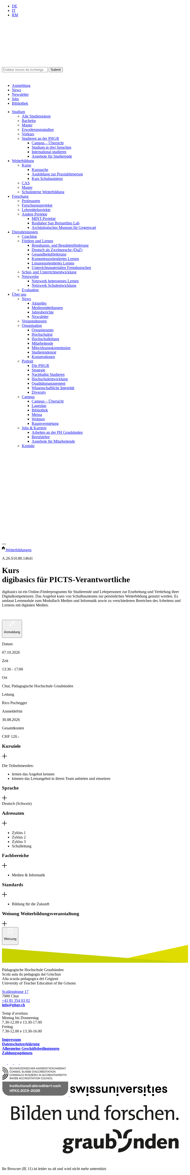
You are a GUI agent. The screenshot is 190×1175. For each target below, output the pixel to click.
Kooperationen (43, 357)
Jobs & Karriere (34, 428)
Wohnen (38, 419)
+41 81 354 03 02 (16, 1000)
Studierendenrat (44, 352)
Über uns (19, 294)
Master (27, 125)
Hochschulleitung (45, 339)
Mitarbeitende (42, 343)
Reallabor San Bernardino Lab (55, 223)
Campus (28, 397)
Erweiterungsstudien (38, 129)
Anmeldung (21, 85)
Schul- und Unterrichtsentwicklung (49, 272)
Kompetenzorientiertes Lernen (55, 259)
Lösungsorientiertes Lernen (53, 263)
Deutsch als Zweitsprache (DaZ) (57, 250)
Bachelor (29, 121)
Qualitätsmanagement (48, 383)
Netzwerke (30, 276)
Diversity (39, 392)
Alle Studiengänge (36, 116)
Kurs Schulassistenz (47, 178)
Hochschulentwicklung (50, 379)
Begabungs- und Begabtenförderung (60, 245)
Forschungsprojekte (37, 205)
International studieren (49, 152)
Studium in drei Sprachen (51, 147)
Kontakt (28, 446)
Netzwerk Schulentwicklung (54, 285)
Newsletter (20, 94)
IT (14, 10)
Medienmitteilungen (47, 308)
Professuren (31, 201)
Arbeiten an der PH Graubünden (57, 432)
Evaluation (30, 290)
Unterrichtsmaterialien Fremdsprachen (61, 267)
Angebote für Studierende (52, 156)
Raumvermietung (45, 423)
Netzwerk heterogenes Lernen (55, 281)
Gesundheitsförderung (49, 254)
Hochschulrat (42, 334)
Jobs (15, 99)
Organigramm (42, 330)
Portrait (27, 361)
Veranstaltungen (34, 321)
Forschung (20, 196)
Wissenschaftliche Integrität (53, 388)
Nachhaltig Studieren (48, 374)
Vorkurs (28, 134)
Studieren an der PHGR (40, 138)
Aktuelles (39, 303)
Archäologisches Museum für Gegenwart (64, 227)
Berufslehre (41, 437)
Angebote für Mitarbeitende (53, 441)
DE (14, 6)
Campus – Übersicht (48, 143)
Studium (18, 112)
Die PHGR (40, 365)
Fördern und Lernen (37, 241)
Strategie (38, 370)
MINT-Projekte (44, 218)
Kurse (26, 165)
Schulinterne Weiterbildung (43, 192)
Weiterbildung (23, 161)
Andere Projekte (34, 214)
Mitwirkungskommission (51, 348)
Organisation (32, 325)
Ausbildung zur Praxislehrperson (57, 174)
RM (15, 15)
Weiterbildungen (18, 550)
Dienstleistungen (25, 232)
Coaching (29, 236)
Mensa (37, 414)
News (16, 90)
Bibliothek (20, 103)
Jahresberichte (43, 312)
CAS (26, 183)
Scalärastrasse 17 (15, 991)
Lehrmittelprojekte (36, 210)
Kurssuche (40, 170)
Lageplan (39, 406)
